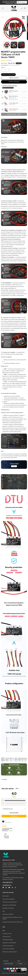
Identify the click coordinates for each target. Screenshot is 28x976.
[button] (2, 8)
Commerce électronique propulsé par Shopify (17, 973)
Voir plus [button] (10, 830)
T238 (6, 973)
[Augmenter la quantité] (25, 91)
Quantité (3, 67)
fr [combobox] (18, 788)
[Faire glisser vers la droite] (26, 45)
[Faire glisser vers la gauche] (1, 45)
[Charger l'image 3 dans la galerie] (21, 45)
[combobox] (25, 809)
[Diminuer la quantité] (20, 91)
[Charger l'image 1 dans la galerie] (6, 45)
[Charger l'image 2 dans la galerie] (14, 45)
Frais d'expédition (4, 65)
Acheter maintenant (14, 81)
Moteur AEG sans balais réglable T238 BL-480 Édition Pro (14, 96)
